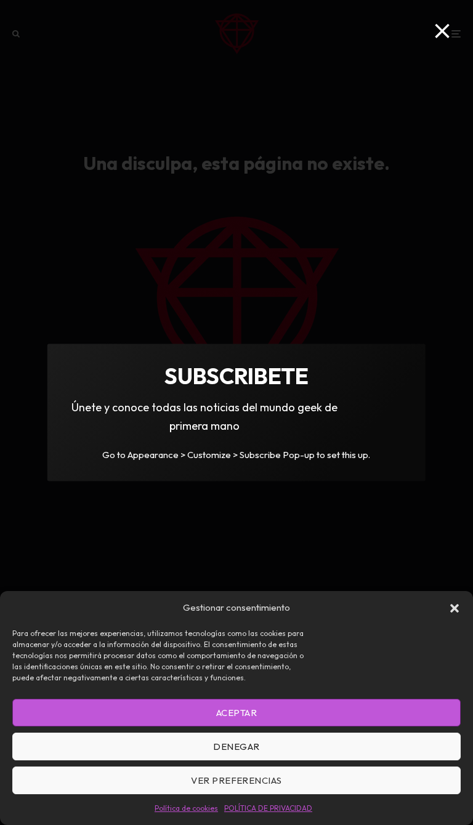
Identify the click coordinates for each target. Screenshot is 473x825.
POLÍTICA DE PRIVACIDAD (268, 808)
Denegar (236, 746)
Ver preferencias (236, 780)
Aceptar (236, 712)
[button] (454, 608)
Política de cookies (186, 808)
